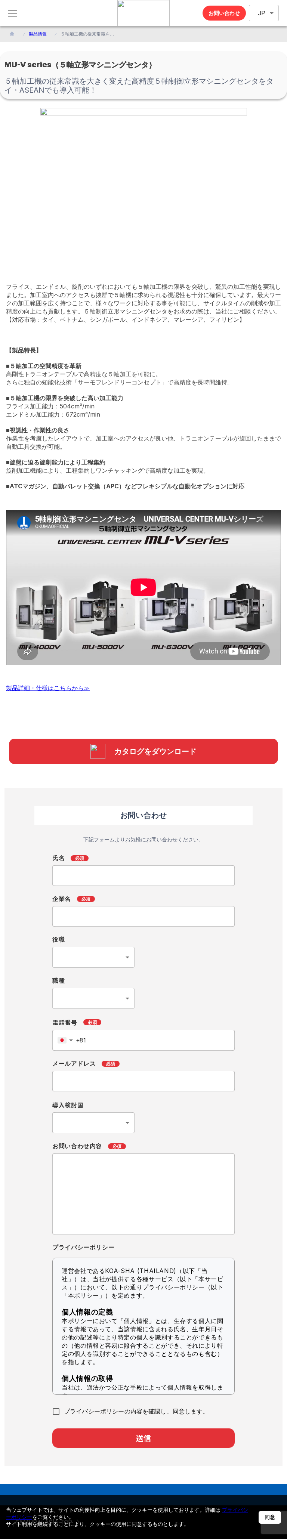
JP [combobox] (261, 13)
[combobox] (93, 957)
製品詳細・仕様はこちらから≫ (48, 688)
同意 (270, 1517)
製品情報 (38, 34)
